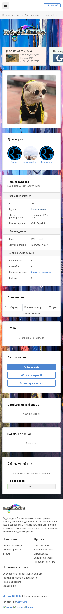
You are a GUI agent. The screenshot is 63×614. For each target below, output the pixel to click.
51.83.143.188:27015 (29, 61)
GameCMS (21, 601)
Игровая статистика (44, 562)
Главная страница (11, 15)
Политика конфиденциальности (20, 578)
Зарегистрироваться (31, 383)
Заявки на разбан (43, 557)
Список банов (41, 553)
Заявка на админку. (41, 272)
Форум (6, 553)
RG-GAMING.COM (12, 596)
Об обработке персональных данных (22, 573)
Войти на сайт (52, 5)
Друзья (15, 139)
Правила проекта (12, 582)
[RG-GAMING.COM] (24, 33)
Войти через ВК (33, 375)
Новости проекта (12, 549)
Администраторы (43, 549)
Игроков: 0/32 (26, 58)
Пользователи (32, 15)
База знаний (9, 586)
